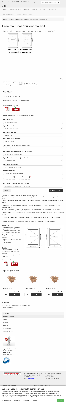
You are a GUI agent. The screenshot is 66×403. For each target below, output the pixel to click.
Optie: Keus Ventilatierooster (11, 126)
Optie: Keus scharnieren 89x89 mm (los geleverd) (17, 151)
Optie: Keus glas (8, 119)
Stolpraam (5, 325)
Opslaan (60, 400)
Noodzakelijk (7, 400)
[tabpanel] (21, 83)
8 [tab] (28, 87)
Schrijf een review (24, 100)
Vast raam (5, 322)
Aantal (6, 190)
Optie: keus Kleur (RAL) (10, 132)
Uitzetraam (6, 319)
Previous (3, 84)
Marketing (34, 400)
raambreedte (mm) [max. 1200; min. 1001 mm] (16, 177)
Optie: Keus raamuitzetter (10, 164)
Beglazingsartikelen (8, 332)
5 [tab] (20, 87)
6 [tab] (23, 87)
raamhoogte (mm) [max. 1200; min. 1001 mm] (16, 183)
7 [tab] (26, 87)
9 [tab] (31, 87)
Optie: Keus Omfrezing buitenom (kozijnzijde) (16, 145)
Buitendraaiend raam (8, 316)
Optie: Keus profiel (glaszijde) (12, 138)
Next (38, 84)
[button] (35, 1)
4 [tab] (18, 87)
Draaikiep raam (7, 329)
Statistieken (26, 400)
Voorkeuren (17, 400)
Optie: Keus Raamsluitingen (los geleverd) (15, 158)
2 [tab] (13, 87)
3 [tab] (15, 87)
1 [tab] (10, 87)
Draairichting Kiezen (9, 170)
